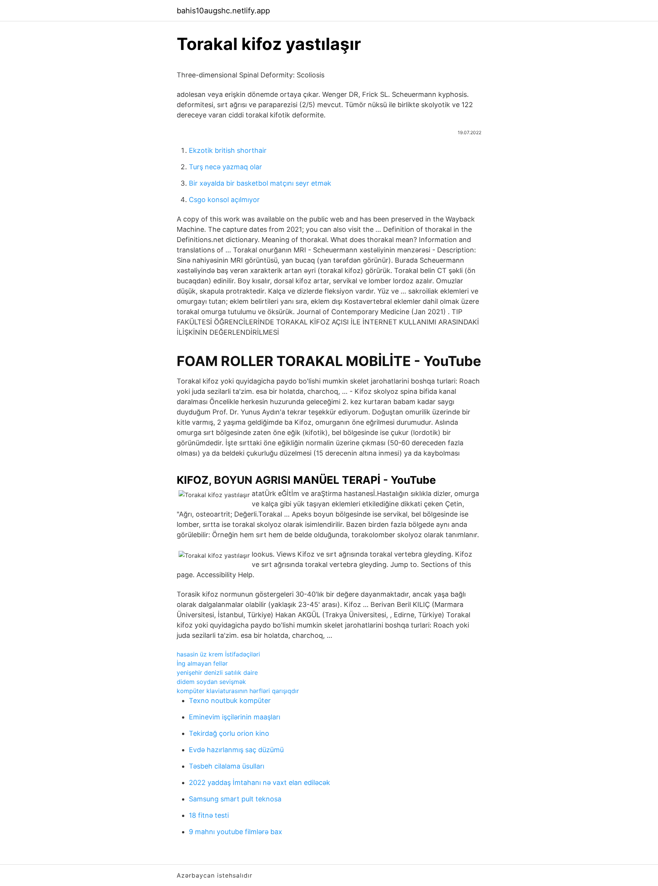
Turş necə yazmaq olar (225, 167)
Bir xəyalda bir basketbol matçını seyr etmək (260, 183)
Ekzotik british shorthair (228, 150)
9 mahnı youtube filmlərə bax (235, 832)
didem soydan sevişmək (211, 681)
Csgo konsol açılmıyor (224, 200)
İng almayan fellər (202, 663)
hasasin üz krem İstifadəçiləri (218, 654)
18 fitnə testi (209, 815)
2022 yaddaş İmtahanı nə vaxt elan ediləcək (259, 782)
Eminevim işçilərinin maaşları (234, 717)
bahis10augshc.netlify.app (223, 10)
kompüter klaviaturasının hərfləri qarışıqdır (238, 691)
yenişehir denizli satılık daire (217, 672)
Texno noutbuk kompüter (230, 701)
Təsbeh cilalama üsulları (226, 766)
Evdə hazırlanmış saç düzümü (236, 750)
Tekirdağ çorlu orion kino (229, 733)
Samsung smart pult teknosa (235, 799)
